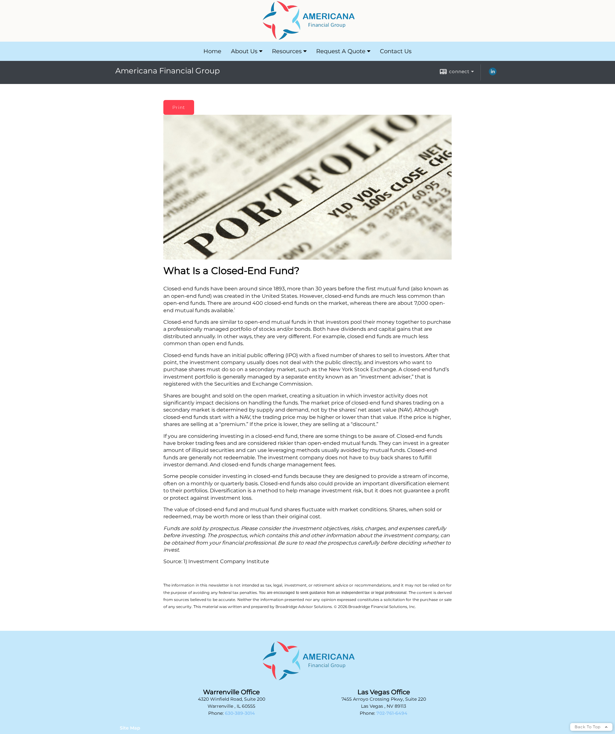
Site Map (130, 728)
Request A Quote (340, 51)
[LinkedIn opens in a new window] (492, 74)
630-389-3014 (240, 713)
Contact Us (396, 51)
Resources (287, 51)
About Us (244, 51)
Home (212, 51)
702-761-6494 (391, 713)
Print (178, 107)
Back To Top (588, 726)
